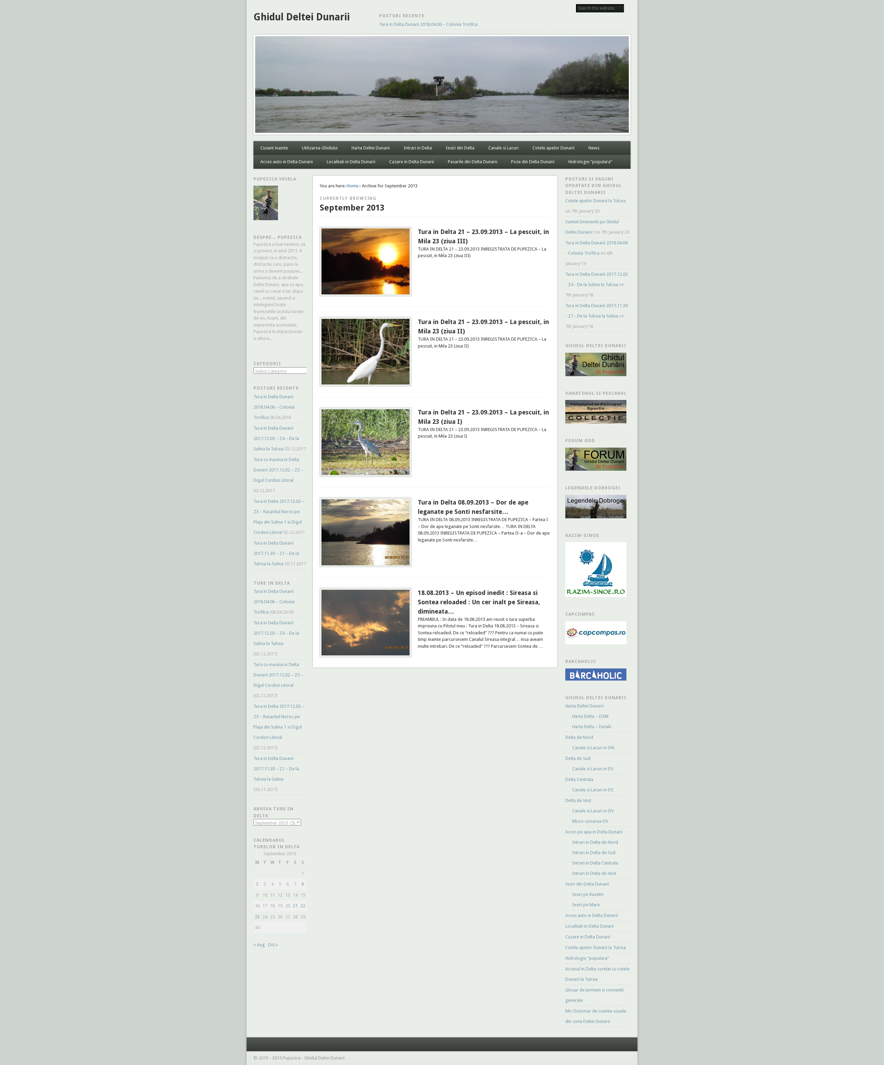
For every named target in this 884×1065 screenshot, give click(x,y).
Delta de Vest (578, 800)
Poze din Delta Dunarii (533, 161)
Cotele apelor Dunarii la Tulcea (595, 200)
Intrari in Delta (418, 147)
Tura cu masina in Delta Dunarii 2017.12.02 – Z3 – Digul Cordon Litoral (278, 470)
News (593, 147)
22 (302, 905)
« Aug (259, 944)
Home (352, 185)
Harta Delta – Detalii (591, 726)
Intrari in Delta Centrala (595, 863)
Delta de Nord (579, 737)
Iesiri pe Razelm (588, 894)
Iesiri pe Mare (586, 904)
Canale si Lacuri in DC (593, 789)
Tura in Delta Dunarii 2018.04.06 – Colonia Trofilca (428, 24)
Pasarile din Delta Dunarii (472, 161)
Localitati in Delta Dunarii (351, 161)
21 (295, 905)
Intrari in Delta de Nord (595, 842)
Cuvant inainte (274, 147)
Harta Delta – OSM (590, 716)
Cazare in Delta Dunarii (411, 161)
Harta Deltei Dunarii (371, 147)
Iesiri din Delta (460, 147)
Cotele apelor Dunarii (553, 147)
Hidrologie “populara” (590, 161)
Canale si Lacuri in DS (593, 768)
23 (257, 916)
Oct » (273, 944)
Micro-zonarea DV (590, 821)
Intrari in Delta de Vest (594, 873)
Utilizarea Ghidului (320, 147)
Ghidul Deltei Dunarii (301, 17)
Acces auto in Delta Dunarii (286, 161)
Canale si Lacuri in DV (593, 810)
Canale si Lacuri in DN (593, 747)
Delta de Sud (577, 758)
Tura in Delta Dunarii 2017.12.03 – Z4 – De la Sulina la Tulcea (276, 438)
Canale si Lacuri (503, 147)
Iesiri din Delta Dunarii (587, 884)
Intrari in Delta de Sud (593, 852)
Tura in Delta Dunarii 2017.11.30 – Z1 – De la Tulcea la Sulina (276, 553)
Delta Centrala (579, 779)
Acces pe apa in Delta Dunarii (594, 831)
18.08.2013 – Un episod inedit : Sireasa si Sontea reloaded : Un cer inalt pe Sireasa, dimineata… (479, 602)
